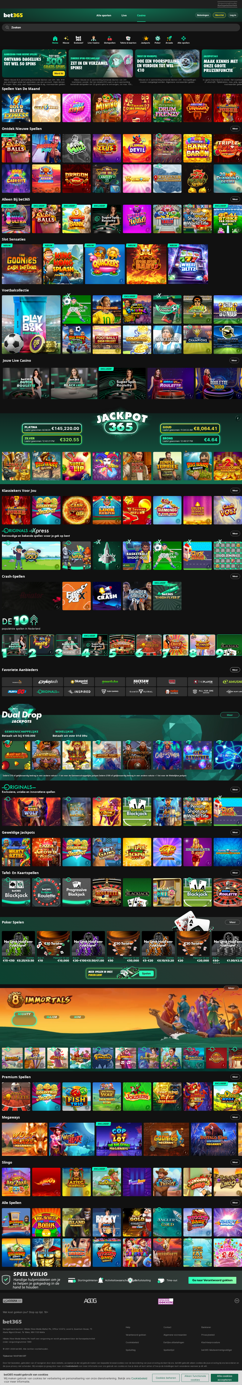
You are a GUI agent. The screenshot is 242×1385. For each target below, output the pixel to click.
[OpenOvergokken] (165, 1301)
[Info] (45, 395)
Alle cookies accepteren (224, 1377)
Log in (233, 15)
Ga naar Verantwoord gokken (212, 1280)
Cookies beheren (166, 1377)
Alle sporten (103, 15)
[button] (26, 118)
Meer (235, 128)
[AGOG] (90, 1301)
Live (124, 15)
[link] (16, 108)
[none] (122, 620)
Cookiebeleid (139, 1378)
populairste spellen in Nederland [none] (21, 628)
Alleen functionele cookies (195, 1377)
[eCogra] (12, 1301)
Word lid (219, 15)
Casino (141, 15)
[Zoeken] (7, 27)
